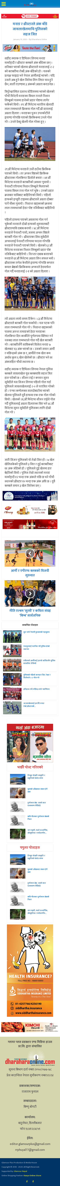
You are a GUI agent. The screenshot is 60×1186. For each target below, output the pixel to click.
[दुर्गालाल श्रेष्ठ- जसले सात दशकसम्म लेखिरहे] (19, 806)
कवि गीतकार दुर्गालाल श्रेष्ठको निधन (38, 818)
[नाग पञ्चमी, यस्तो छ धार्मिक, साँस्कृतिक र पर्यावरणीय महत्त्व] (19, 834)
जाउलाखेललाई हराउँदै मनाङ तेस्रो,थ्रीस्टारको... (33, 705)
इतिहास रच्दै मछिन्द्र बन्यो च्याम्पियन (36, 689)
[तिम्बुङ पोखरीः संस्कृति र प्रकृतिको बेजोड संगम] (19, 779)
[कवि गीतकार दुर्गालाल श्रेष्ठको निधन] (19, 820)
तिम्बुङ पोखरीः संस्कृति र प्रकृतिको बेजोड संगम (36, 776)
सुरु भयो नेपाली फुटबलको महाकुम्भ (36, 632)
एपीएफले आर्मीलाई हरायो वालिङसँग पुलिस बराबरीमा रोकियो (39, 662)
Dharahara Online (39, 39)
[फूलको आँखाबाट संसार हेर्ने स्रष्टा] (19, 793)
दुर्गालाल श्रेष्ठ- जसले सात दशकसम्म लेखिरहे (37, 804)
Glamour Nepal (20, 1171)
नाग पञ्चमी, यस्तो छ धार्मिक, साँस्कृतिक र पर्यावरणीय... (38, 831)
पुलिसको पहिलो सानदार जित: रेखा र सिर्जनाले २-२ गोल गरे (36, 676)
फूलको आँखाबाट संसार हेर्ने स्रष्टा (37, 790)
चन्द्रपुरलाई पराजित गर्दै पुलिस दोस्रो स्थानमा (36, 648)
